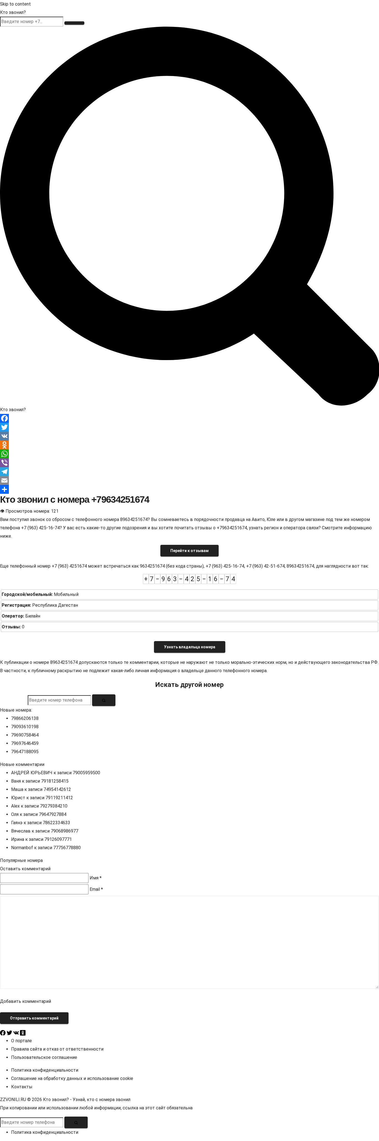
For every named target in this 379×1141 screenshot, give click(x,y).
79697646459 (25, 743)
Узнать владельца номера (189, 647)
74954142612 (57, 789)
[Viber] (189, 462)
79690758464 (25, 735)
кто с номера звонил (108, 1099)
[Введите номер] (74, 23)
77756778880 (67, 847)
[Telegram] (189, 471)
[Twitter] (189, 427)
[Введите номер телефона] (103, 700)
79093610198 (25, 726)
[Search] (189, 215)
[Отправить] (189, 489)
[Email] (189, 480)
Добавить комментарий (25, 1001)
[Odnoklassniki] (189, 445)
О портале (21, 1040)
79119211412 (59, 797)
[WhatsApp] (189, 453)
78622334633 (56, 822)
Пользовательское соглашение (44, 1057)
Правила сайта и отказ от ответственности (57, 1049)
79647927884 (52, 814)
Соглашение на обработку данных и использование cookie (72, 1078)
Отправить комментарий (34, 1018)
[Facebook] (189, 418)
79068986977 (64, 831)
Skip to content (15, 4)
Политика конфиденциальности (44, 1070)
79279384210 (53, 806)
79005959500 (86, 772)
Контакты (21, 1086)
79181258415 (55, 781)
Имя (96, 878)
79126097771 (58, 839)
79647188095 (25, 751)
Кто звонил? (13, 12)
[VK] (189, 436)
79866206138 (25, 718)
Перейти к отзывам (189, 550)
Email (96, 889)
